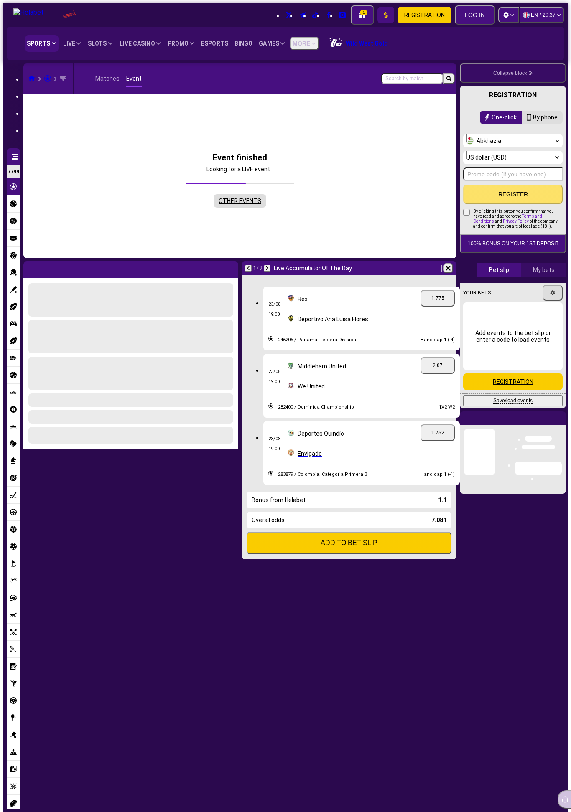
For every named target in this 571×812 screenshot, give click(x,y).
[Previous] (30, 268)
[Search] (449, 78)
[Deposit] (385, 15)
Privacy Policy (516, 221)
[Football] (48, 78)
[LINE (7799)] (32, 78)
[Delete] (230, 268)
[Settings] (508, 15)
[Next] (51, 268)
